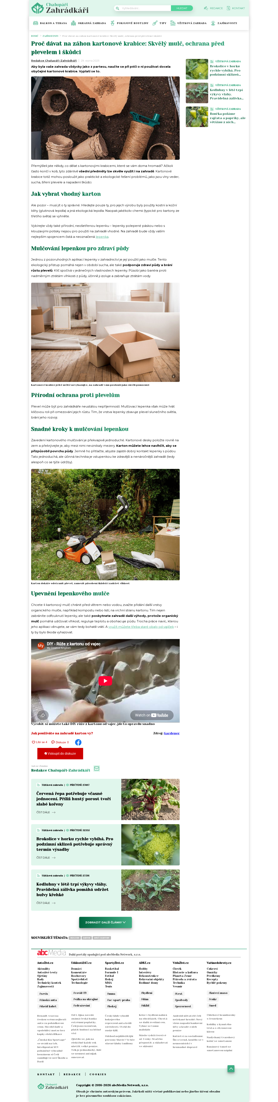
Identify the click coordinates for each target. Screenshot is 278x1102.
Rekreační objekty (151, 979)
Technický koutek (49, 982)
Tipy (163, 23)
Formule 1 (111, 972)
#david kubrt (48, 1006)
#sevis (43, 993)
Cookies (98, 1074)
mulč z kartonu (101, 938)
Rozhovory (78, 975)
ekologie (74, 938)
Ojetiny (42, 975)
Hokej (109, 979)
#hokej (111, 1006)
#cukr (213, 999)
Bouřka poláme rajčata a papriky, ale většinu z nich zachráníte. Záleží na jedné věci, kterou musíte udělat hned (227, 124)
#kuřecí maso (218, 992)
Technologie (79, 982)
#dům (144, 999)
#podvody (181, 1000)
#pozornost (183, 1006)
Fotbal (109, 975)
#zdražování (81, 1005)
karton (86, 938)
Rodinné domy (148, 982)
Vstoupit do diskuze (61, 753)
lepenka (102, 237)
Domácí (76, 968)
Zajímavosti (227, 23)
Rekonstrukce (149, 975)
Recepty (212, 979)
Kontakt (46, 1074)
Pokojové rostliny (133, 23)
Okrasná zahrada (92, 23)
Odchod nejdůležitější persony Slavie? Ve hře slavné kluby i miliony (120, 1040)
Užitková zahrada (192, 23)
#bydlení (146, 992)
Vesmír (177, 986)
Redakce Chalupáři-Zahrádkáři (54, 60)
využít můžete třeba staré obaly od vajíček (141, 627)
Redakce (72, 1074)
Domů (34, 36)
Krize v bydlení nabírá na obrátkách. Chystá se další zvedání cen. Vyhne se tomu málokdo (153, 1022)
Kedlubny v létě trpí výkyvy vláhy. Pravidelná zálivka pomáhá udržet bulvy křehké (72, 889)
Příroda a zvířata (185, 979)
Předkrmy (213, 975)
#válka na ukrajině (85, 999)
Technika (179, 982)
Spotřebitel (79, 979)
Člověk (177, 968)
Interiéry (145, 972)
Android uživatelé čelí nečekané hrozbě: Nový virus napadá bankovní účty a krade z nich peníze (187, 1023)
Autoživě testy (47, 972)
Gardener (172, 733)
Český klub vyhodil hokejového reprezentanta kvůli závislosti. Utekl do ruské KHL (118, 1023)
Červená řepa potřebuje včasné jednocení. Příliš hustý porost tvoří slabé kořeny (73, 798)
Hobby (143, 968)
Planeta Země (182, 975)
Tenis (108, 986)
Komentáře (79, 972)
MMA (108, 982)
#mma (111, 993)
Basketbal (112, 968)
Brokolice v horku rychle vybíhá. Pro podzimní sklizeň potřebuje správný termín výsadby (74, 844)
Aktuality (43, 968)
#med (212, 1005)
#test (179, 993)
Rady (40, 979)
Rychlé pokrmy (217, 982)
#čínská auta (48, 1000)
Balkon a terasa (53, 23)
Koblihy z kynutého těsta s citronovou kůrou (219, 1028)
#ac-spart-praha (118, 1000)
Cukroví (212, 968)
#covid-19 (79, 992)
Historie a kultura (185, 972)
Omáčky (212, 972)
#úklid (145, 1005)
